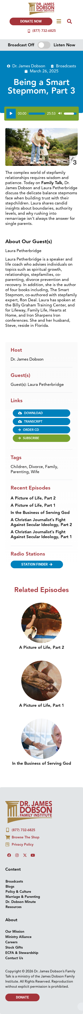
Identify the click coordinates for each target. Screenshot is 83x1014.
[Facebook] (9, 855)
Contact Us (14, 958)
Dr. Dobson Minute (21, 902)
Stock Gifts (14, 947)
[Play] (11, 113)
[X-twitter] (25, 855)
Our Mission (14, 931)
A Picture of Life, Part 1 (33, 505)
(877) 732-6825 (44, 31)
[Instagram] (17, 855)
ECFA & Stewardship (21, 953)
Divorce (36, 466)
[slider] (37, 114)
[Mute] (60, 113)
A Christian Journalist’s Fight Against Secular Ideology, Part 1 (41, 534)
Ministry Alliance (18, 937)
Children (19, 466)
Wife (35, 471)
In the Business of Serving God (40, 512)
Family (51, 466)
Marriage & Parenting (23, 897)
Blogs (10, 886)
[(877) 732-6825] (29, 31)
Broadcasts (66, 66)
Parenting (20, 471)
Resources (13, 907)
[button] (41, 429)
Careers (11, 942)
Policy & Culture (18, 892)
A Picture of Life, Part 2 (33, 498)
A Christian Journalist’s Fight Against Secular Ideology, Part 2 (41, 522)
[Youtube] (33, 855)
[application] (41, 113)
